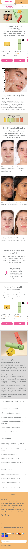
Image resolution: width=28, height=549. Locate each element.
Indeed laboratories (7, 545)
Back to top (13, 494)
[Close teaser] (15, 4)
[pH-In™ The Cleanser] (19, 44)
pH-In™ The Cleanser (19, 51)
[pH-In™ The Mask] (7, 44)
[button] (25, 6)
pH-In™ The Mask (5, 51)
